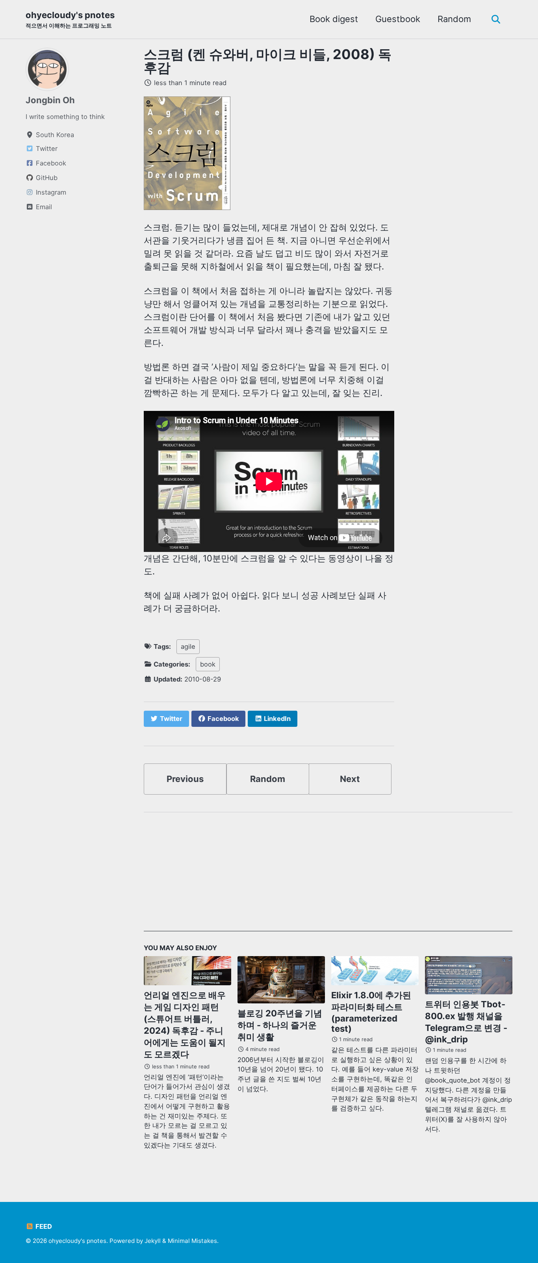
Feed (43, 1226)
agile (188, 646)
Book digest (334, 19)
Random (454, 19)
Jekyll (153, 1240)
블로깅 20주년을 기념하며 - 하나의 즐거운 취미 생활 (279, 1025)
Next (350, 779)
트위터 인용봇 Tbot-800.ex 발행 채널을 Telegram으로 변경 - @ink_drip (466, 1021)
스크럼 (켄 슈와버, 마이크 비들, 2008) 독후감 (267, 61)
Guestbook (397, 19)
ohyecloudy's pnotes (70, 19)
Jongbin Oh (50, 100)
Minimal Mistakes (192, 1240)
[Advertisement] (328, 876)
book (207, 664)
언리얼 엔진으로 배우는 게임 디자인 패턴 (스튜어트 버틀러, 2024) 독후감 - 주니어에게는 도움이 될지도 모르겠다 (185, 1024)
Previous (185, 779)
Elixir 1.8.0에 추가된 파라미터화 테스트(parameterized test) (371, 1012)
